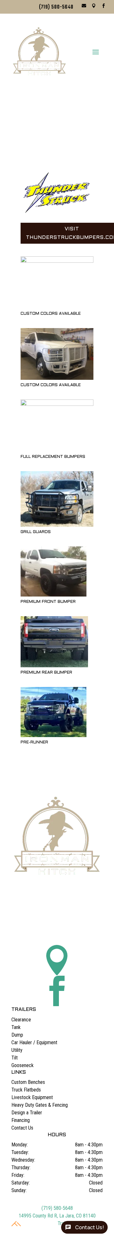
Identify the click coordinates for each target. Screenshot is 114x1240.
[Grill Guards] (57, 525)
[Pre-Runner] (53, 735)
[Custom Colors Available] (57, 261)
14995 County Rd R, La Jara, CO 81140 (57, 1216)
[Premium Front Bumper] (53, 595)
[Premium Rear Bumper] (54, 666)
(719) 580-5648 (56, 7)
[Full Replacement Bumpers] (57, 404)
